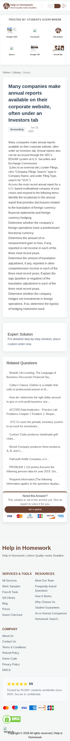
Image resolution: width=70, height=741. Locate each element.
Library (17, 72)
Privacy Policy (11, 664)
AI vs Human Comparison (51, 613)
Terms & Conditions (14, 647)
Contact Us (9, 641)
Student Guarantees (47, 607)
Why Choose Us (45, 601)
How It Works (43, 596)
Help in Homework (26, 548)
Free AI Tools (10, 592)
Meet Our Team (44, 580)
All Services (9, 580)
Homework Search (46, 618)
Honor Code (9, 658)
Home (6, 72)
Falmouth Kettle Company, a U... (29, 459)
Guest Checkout (12, 614)
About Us (8, 635)
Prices (6, 609)
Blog (5, 603)
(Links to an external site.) (24, 167)
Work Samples (11, 586)
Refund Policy (10, 652)
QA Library (8, 597)
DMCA (6, 670)
